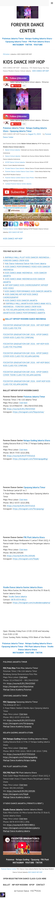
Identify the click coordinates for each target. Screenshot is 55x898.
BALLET (6, 884)
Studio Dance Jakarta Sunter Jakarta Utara (22, 587)
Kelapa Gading (22, 859)
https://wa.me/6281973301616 (21, 455)
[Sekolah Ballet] (21, 225)
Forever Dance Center (27, 28)
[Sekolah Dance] (37, 225)
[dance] (27, 211)
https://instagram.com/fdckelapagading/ (30, 459)
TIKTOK (28, 44)
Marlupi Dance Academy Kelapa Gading (19, 760)
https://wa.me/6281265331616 (21, 505)
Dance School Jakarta (12, 156)
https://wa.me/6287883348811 (21, 825)
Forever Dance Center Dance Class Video (19, 171)
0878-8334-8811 (18, 599)
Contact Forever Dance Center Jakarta (18, 184)
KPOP (32, 884)
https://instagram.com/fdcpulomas (18, 686)
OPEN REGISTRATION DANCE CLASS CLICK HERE (24, 878)
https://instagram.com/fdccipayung (18, 723)
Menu (52, 3)
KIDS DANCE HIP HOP (40, 71)
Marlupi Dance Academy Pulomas (17, 689)
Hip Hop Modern (20, 884)
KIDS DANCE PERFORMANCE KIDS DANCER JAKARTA (28, 291)
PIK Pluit (45, 859)
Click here (23, 402)
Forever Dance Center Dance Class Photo (19, 178)
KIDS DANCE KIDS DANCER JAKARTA (21, 300)
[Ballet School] (10, 225)
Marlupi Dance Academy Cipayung (17, 726)
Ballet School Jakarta (12, 150)
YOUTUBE (38, 44)
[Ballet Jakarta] (26, 225)
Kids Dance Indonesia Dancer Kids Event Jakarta (25, 263)
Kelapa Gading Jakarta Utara (38, 38)
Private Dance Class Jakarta (14, 168)
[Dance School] (16, 225)
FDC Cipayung (9, 702)
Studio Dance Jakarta (18, 596)
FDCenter (6, 54)
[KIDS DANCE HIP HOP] (27, 195)
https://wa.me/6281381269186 (21, 555)
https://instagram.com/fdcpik (15, 794)
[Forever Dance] (27, 203)
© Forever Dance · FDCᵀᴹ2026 (27, 891)
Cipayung (35, 859)
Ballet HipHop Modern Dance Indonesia (25, 319)
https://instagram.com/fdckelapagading (20, 757)
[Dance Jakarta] (5, 225)
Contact (40, 884)
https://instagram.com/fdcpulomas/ (28, 412)
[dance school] (27, 220)
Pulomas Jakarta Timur (13, 38)
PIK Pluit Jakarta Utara (39, 41)
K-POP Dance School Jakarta (15, 162)
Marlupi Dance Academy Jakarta (16, 797)
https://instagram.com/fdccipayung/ (28, 509)
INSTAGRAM (18, 44)
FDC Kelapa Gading (11, 738)
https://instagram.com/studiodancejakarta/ (31, 602)
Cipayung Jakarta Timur (16, 41)
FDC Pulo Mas (9, 668)
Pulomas (10, 859)
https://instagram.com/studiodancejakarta (21, 828)
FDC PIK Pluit (9, 772)
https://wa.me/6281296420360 (21, 409)
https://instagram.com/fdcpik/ (26, 558)
